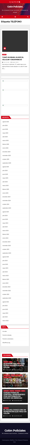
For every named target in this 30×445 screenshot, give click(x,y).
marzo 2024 (6, 230)
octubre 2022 (6, 294)
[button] (27, 16)
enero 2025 (5, 193)
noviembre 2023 (7, 245)
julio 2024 (5, 215)
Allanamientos (7, 375)
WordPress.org (6, 342)
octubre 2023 (6, 249)
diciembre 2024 (6, 196)
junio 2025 (5, 174)
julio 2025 (5, 170)
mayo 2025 (5, 178)
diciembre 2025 (6, 151)
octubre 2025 (6, 159)
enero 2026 (5, 148)
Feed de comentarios (8, 339)
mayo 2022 (5, 313)
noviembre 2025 (7, 155)
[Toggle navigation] (15, 17)
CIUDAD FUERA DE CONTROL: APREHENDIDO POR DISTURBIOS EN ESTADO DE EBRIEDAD (14, 395)
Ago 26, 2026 (8, 369)
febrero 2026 (6, 144)
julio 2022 (5, 305)
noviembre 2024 (7, 200)
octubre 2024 (6, 204)
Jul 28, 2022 (6, 62)
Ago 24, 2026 (8, 400)
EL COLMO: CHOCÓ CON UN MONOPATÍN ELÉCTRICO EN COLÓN (14, 411)
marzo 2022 (6, 320)
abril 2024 (5, 226)
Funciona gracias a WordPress (8, 440)
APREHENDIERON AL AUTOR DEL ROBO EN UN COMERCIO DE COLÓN (13, 381)
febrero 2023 (6, 279)
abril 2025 (5, 181)
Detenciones (18, 375)
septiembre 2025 (7, 163)
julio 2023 (5, 260)
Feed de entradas (7, 335)
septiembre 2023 (7, 253)
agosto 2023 (6, 256)
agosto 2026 (6, 121)
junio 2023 (5, 264)
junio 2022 (5, 309)
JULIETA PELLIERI (17, 369)
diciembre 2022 (6, 286)
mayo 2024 (5, 223)
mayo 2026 (5, 133)
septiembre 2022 (7, 298)
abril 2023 (5, 271)
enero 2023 (5, 283)
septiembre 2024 (7, 208)
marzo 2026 (6, 140)
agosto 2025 (6, 166)
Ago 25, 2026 (8, 385)
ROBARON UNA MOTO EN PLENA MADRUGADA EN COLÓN (14, 365)
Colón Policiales (15, 6)
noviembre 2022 (7, 290)
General (4, 54)
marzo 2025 (6, 185)
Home (14, 442)
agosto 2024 (6, 211)
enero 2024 (5, 238)
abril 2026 (5, 136)
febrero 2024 (6, 234)
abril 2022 (5, 316)
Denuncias (13, 375)
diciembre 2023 (6, 241)
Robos (10, 377)
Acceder (5, 331)
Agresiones (6, 390)
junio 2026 (5, 129)
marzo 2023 (6, 275)
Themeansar (25, 440)
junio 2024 (5, 219)
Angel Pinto (15, 62)
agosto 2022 (6, 301)
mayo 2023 (5, 268)
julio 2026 (5, 125)
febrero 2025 (6, 189)
